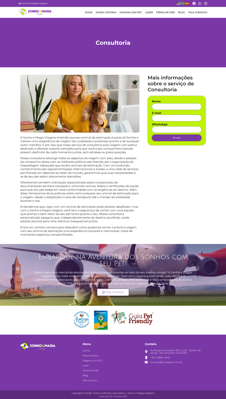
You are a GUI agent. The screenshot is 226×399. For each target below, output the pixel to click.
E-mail (156, 113)
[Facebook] (194, 3)
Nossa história (106, 12)
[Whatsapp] (200, 3)
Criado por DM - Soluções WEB (113, 396)
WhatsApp (160, 124)
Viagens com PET (130, 12)
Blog (181, 12)
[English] (178, 3)
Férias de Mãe (165, 12)
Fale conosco (197, 12)
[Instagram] (205, 3)
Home (88, 12)
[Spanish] (187, 3)
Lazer (149, 12)
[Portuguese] (183, 3)
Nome (156, 101)
